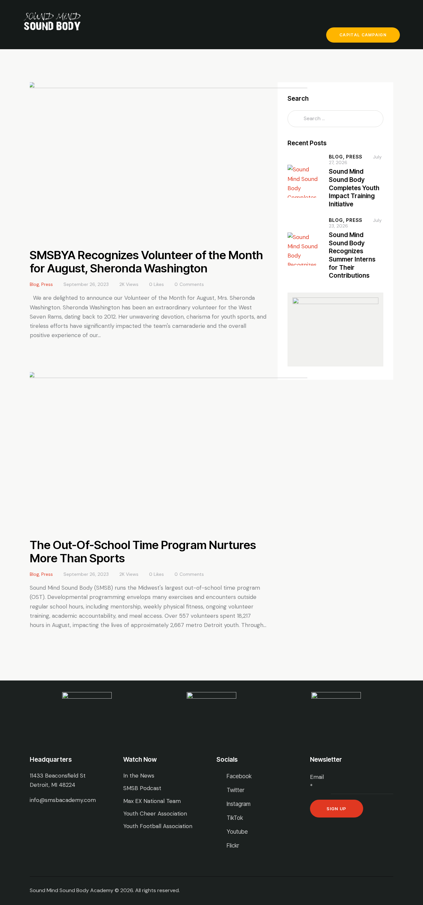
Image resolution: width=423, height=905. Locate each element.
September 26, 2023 (86, 284)
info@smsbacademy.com (63, 800)
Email (317, 781)
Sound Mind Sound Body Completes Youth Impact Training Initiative (354, 188)
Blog (34, 284)
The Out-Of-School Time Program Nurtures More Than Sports (143, 551)
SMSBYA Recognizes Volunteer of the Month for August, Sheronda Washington (146, 261)
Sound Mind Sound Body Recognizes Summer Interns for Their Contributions (352, 255)
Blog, (337, 156)
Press (47, 284)
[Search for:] (335, 118)
